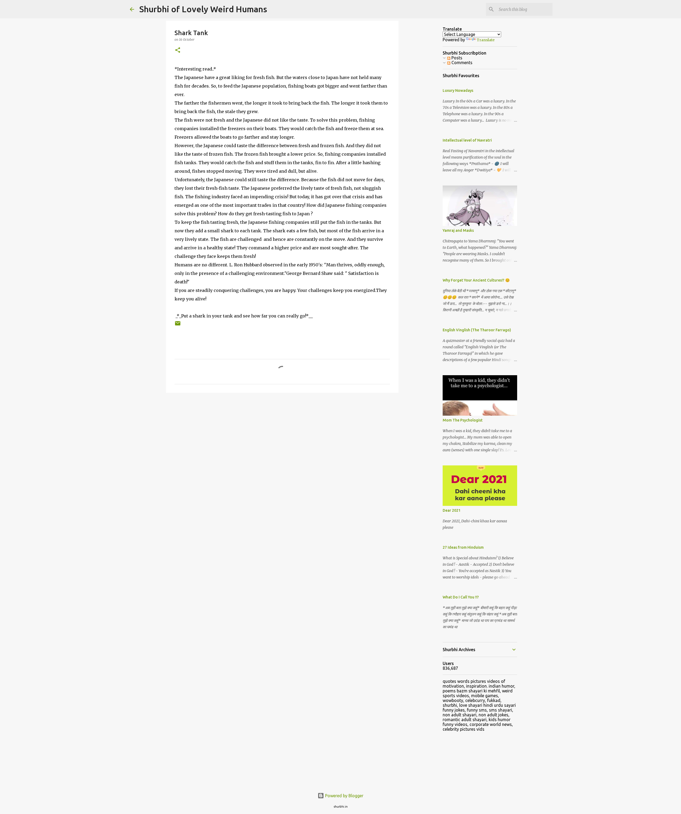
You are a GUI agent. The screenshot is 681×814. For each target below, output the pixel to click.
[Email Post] (178, 325)
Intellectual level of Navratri (467, 140)
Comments (461, 62)
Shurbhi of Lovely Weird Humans (203, 9)
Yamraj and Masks (458, 230)
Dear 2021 (451, 510)
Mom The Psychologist (463, 420)
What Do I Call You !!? (461, 597)
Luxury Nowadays (458, 90)
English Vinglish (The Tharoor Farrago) (477, 330)
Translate (486, 40)
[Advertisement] (426, 106)
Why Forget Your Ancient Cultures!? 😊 (476, 280)
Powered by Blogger (343, 795)
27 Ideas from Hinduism (463, 547)
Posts (456, 57)
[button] (178, 50)
